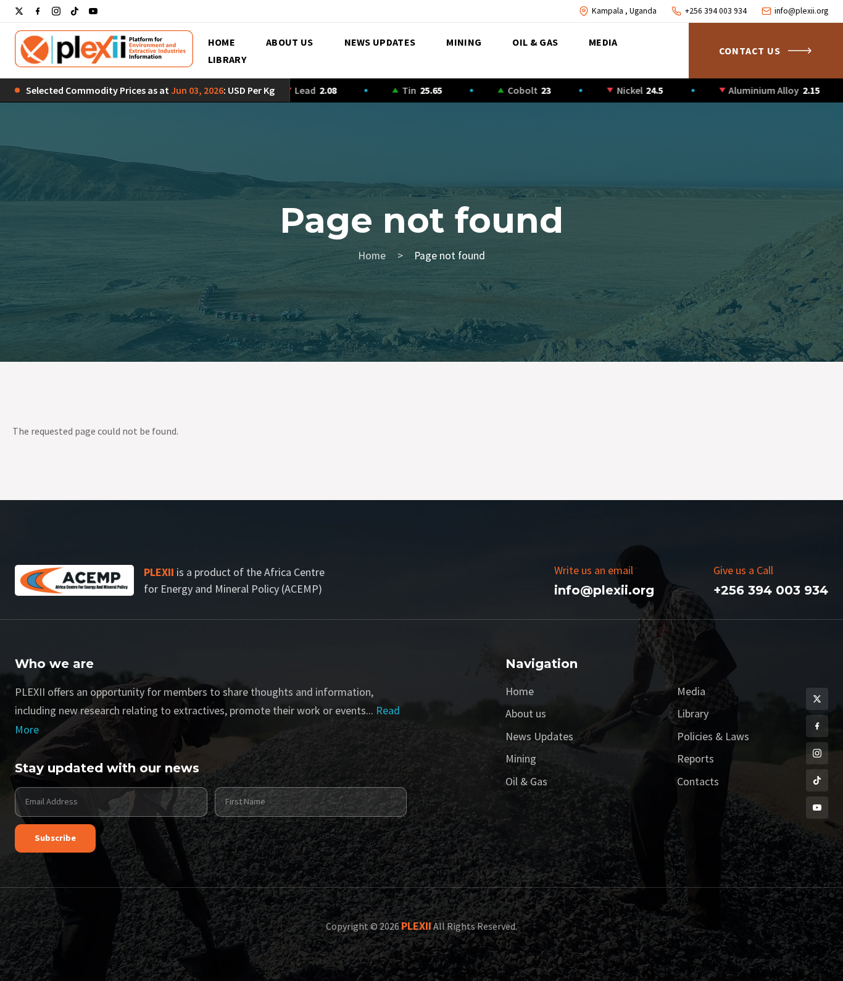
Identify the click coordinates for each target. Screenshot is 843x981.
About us (290, 42)
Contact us (750, 50)
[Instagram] (56, 11)
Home (221, 42)
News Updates (380, 42)
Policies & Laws (713, 736)
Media (603, 42)
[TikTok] (74, 11)
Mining (463, 42)
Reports (695, 758)
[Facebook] (37, 11)
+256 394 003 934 (715, 11)
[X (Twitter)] (19, 11)
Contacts (698, 781)
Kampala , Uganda (624, 11)
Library (227, 59)
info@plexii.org (801, 11)
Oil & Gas (535, 42)
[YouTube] (93, 11)
